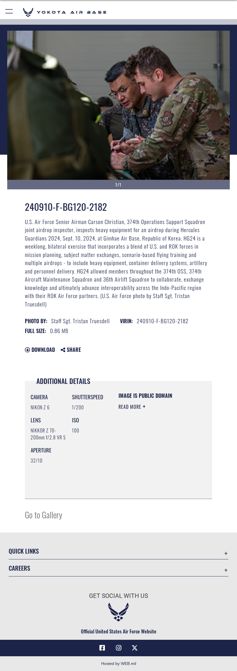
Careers (19, 567)
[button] (9, 12)
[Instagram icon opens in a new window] (118, 648)
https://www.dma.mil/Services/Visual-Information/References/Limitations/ (153, 480)
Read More (130, 406)
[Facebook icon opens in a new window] (102, 648)
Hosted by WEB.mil (118, 663)
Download (42, 349)
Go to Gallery (43, 514)
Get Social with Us (118, 595)
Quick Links (24, 550)
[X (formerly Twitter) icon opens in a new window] (134, 648)
